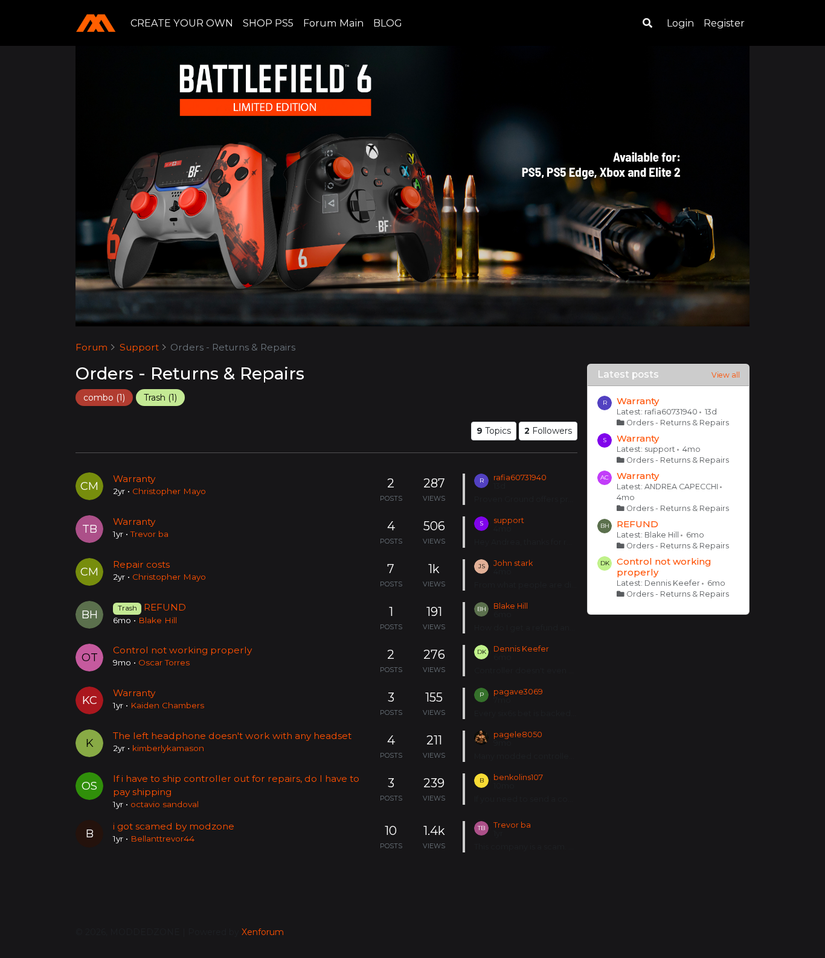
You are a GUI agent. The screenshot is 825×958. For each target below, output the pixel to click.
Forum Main (333, 23)
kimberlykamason (168, 748)
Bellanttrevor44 (162, 838)
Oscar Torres (164, 662)
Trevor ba (149, 534)
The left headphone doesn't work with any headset (232, 735)
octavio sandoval (164, 804)
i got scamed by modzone (173, 826)
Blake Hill (157, 620)
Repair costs (141, 564)
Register (724, 23)
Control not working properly (182, 650)
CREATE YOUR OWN (181, 23)
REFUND (165, 607)
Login (680, 23)
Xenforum (263, 932)
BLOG (387, 23)
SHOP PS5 (268, 23)
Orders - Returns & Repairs (677, 422)
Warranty (134, 478)
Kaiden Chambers (167, 705)
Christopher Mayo (169, 491)
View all (725, 374)
